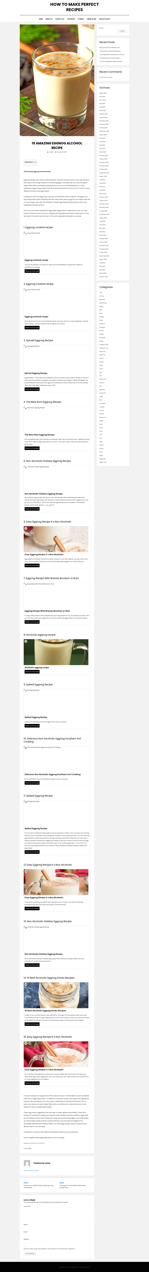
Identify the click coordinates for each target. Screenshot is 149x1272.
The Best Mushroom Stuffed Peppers (109, 58)
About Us (49, 19)
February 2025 (103, 155)
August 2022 (103, 259)
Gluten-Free (102, 379)
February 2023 (103, 238)
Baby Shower (103, 303)
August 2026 (103, 93)
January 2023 (103, 242)
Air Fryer (101, 296)
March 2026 (102, 110)
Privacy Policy (104, 19)
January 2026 (103, 117)
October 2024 (103, 169)
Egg (30, 1148)
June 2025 (102, 141)
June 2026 (102, 100)
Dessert (101, 358)
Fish (100, 375)
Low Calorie (102, 403)
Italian (101, 396)
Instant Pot (102, 393)
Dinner (101, 365)
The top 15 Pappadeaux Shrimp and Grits (110, 61)
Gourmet (102, 382)
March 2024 (102, 193)
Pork (100, 434)
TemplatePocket (74, 1267)
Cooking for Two (103, 348)
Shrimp (101, 448)
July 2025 (102, 138)
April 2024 (102, 190)
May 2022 (102, 266)
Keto (100, 400)
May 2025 (102, 145)
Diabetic (101, 362)
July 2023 (102, 221)
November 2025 (104, 124)
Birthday (101, 317)
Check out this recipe (32, 271)
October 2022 (103, 252)
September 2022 (104, 256)
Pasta (101, 427)
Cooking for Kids (103, 344)
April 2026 (102, 107)
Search (101, 28)
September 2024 (104, 173)
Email (26, 1232)
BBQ (100, 310)
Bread (101, 320)
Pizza (101, 431)
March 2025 (102, 152)
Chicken (101, 334)
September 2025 (104, 131)
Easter (101, 369)
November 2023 (104, 207)
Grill (100, 386)
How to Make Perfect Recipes (74, 7)
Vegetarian (102, 459)
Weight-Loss (102, 462)
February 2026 (103, 114)
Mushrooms (102, 417)
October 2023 (103, 211)
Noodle (101, 421)
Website (26, 1239)
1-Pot (101, 292)
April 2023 (102, 232)
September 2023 (104, 214)
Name (26, 1224)
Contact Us (59, 19)
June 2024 (102, 183)
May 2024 (102, 186)
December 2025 (104, 121)
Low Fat (101, 410)
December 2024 (104, 162)
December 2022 (104, 245)
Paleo (101, 424)
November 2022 (104, 249)
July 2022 (102, 263)
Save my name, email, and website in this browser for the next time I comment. (49, 1249)
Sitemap (81, 19)
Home (41, 19)
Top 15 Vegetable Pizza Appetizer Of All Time (111, 54)
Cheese (101, 330)
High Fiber (102, 389)
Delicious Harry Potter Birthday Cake (109, 47)
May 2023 (102, 228)
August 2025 (103, 135)
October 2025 (103, 128)
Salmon (101, 445)
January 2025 (103, 159)
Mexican (101, 414)
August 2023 (103, 218)
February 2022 (103, 277)
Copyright (71, 19)
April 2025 (102, 148)
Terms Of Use (91, 19)
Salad (101, 441)
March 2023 (102, 235)
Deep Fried (102, 355)
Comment (27, 1206)
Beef (100, 313)
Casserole (102, 327)
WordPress (87, 1267)
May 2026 (102, 103)
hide (34, 162)
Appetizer (102, 299)
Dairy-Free (102, 351)
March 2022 (102, 273)
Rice (100, 438)
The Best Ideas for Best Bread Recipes (110, 51)
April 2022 (102, 270)
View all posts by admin (31, 1170)
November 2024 (104, 166)
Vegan (101, 455)
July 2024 (102, 180)
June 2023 (102, 225)
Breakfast (102, 323)
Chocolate (102, 337)
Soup (100, 452)
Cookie (101, 341)
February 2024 (103, 197)
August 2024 (103, 176)
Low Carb (102, 407)
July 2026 (102, 96)
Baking (101, 306)
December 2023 (104, 204)
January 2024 (103, 200)
